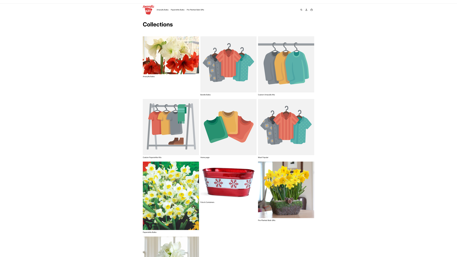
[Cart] (311, 9)
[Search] (301, 9)
